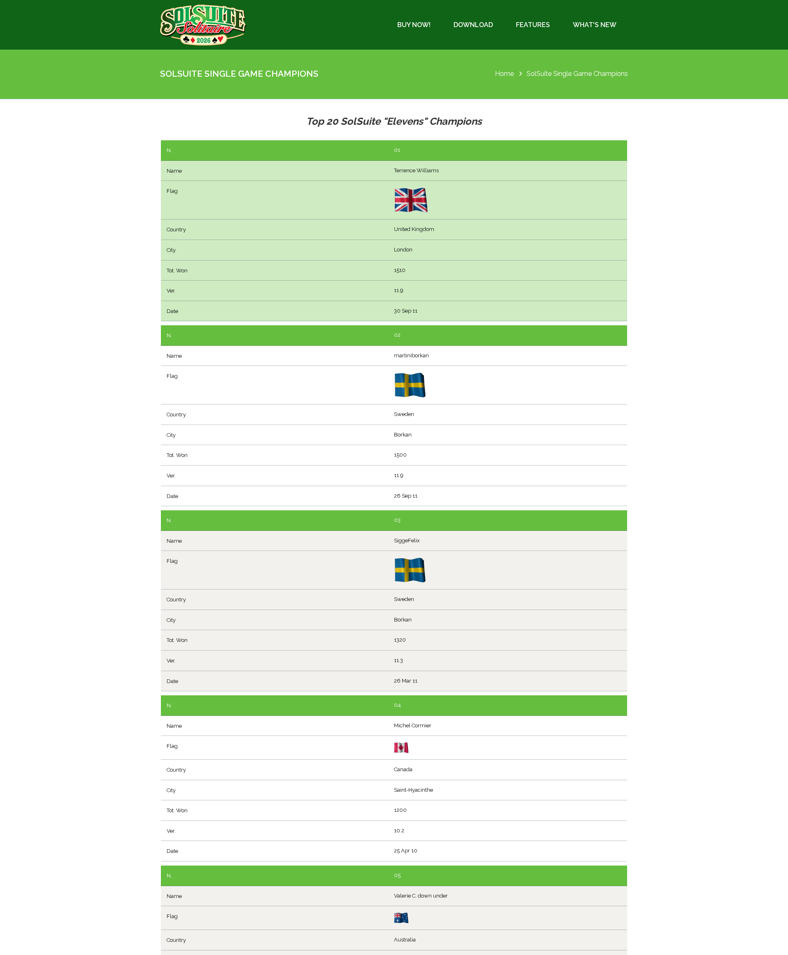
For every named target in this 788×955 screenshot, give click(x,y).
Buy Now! (414, 25)
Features (533, 25)
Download (473, 25)
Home (504, 74)
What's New (594, 25)
